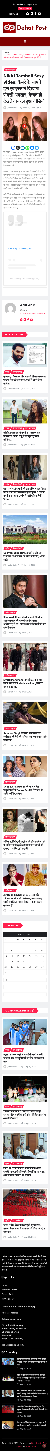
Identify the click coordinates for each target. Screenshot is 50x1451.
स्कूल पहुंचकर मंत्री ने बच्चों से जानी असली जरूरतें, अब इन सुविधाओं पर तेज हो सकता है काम (23, 1058)
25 (12, 966)
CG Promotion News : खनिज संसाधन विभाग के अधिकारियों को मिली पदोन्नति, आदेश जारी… (24, 556)
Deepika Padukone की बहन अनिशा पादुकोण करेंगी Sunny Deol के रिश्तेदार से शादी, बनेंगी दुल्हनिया (23, 790)
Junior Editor (13, 107)
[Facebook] (13, 148)
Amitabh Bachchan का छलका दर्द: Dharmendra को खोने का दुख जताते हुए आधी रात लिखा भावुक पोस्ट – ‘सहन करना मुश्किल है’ (22, 900)
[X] (18, 148)
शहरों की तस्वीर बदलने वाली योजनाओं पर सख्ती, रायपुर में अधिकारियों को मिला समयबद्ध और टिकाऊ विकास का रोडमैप (24, 1171)
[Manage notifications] (44, 1446)
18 (12, 961)
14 (30, 956)
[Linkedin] (23, 148)
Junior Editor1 (13, 444)
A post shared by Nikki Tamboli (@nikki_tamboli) (26, 279)
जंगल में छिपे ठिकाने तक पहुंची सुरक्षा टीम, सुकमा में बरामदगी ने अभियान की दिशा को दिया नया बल (24, 1228)
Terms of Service (9, 1289)
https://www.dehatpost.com (32, 313)
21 (30, 961)
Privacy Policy (8, 1294)
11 (12, 956)
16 (42, 956)
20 (24, 961)
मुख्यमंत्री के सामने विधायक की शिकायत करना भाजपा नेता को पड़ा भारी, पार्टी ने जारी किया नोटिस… (24, 380)
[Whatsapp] (27, 148)
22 (36, 961)
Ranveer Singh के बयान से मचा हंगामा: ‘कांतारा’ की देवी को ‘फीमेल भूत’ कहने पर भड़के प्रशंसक (25, 736)
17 (5, 961)
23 (42, 961)
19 (18, 961)
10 (5, 956)
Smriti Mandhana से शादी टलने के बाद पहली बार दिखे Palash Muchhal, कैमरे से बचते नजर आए (23, 683)
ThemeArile (30, 1446)
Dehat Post (12, 632)
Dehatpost (36, 1443)
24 (5, 966)
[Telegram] (37, 148)
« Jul (5, 979)
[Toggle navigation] (25, 41)
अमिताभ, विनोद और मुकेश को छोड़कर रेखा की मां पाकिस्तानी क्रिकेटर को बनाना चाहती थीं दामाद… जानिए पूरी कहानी (24, 845)
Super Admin (13, 388)
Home (6, 52)
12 (18, 956)
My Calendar (7, 1298)
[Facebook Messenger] (32, 148)
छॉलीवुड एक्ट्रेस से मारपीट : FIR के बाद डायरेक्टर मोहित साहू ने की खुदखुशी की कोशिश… (21, 436)
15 (36, 956)
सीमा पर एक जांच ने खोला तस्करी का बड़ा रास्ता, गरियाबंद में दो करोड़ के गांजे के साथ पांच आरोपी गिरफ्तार (24, 1114)
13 (24, 956)
